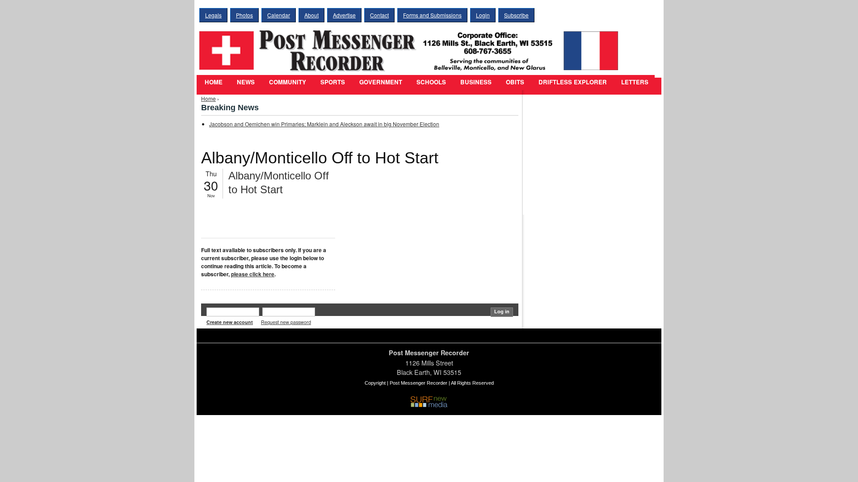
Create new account (229, 322)
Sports (332, 82)
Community (287, 82)
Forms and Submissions (432, 15)
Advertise (344, 15)
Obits (515, 82)
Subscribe (516, 15)
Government (380, 82)
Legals (213, 15)
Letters (634, 82)
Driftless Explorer (572, 82)
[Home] (411, 44)
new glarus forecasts (574, 196)
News (246, 82)
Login (483, 15)
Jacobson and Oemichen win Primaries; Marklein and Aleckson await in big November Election (324, 124)
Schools (431, 82)
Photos (244, 15)
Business (476, 82)
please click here (252, 274)
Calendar (278, 15)
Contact (379, 15)
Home (214, 82)
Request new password (286, 322)
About (311, 15)
